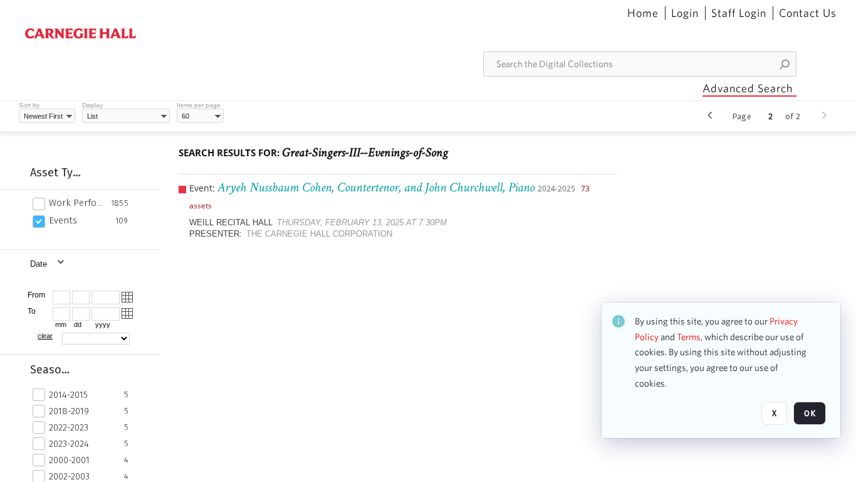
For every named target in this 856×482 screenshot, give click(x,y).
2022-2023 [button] (68, 427)
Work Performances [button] (76, 202)
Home (643, 13)
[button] (785, 64)
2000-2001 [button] (69, 460)
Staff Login (738, 13)
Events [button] (63, 220)
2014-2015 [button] (68, 394)
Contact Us (808, 13)
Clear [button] (45, 336)
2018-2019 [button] (69, 411)
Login (685, 13)
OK (809, 413)
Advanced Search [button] (747, 88)
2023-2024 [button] (69, 443)
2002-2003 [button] (69, 476)
